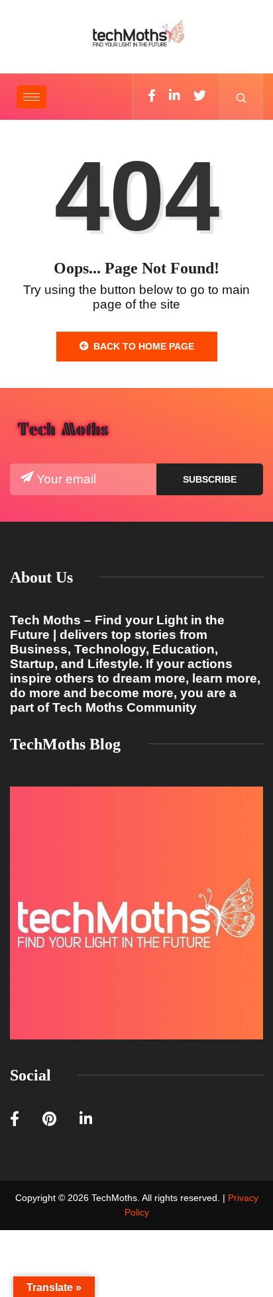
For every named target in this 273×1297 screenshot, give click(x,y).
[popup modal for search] (241, 96)
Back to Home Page (143, 346)
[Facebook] (152, 96)
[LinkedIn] (174, 96)
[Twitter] (199, 96)
